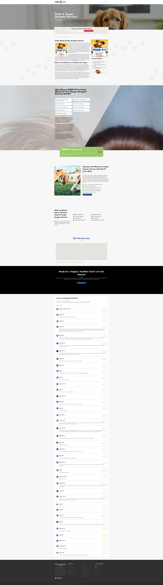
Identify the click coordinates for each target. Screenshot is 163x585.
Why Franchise (84, 565)
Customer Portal (84, 574)
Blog (69, 574)
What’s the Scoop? (85, 575)
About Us (69, 565)
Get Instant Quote (88, 30)
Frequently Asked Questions (72, 572)
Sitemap (96, 570)
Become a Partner (84, 567)
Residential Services (71, 567)
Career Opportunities (85, 569)
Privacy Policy (97, 574)
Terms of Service (76, 583)
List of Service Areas (98, 572)
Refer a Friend (84, 570)
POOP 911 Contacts (85, 572)
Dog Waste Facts (71, 570)
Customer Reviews (71, 569)
